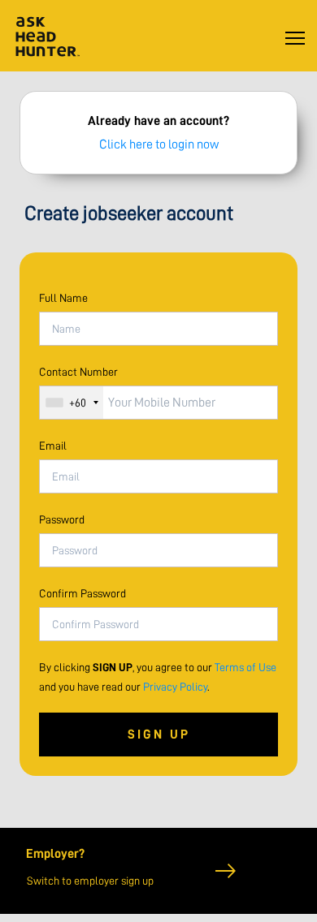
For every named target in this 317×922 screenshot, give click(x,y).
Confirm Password (82, 593)
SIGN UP (159, 734)
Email (53, 445)
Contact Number (78, 371)
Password (62, 519)
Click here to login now (159, 144)
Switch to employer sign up (90, 880)
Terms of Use (245, 667)
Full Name (63, 298)
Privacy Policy (175, 686)
